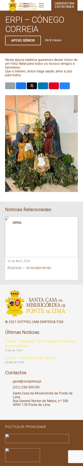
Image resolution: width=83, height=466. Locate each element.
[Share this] (21, 85)
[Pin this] (54, 85)
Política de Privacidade (25, 427)
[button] (26, 5)
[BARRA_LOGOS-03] (41, 438)
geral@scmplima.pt (27, 381)
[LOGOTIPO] (41, 303)
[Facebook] (7, 412)
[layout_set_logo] (41, 455)
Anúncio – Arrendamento (29, 267)
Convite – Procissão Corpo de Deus (30, 358)
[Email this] (10, 85)
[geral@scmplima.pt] (9, 381)
